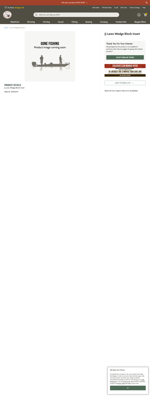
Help (143, 8)
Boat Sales (96, 8)
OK (128, 388)
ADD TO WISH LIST (123, 83)
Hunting (46, 22)
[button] (146, 2)
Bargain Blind (140, 22)
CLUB (116, 8)
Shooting (31, 22)
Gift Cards (123, 8)
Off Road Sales (107, 8)
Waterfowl (14, 22)
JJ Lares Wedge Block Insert (122, 34)
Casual (60, 22)
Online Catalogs (134, 8)
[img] (145, 14)
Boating (89, 22)
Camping (104, 22)
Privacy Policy (121, 383)
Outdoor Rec (121, 22)
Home (6, 27)
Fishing (75, 22)
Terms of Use (126, 381)
